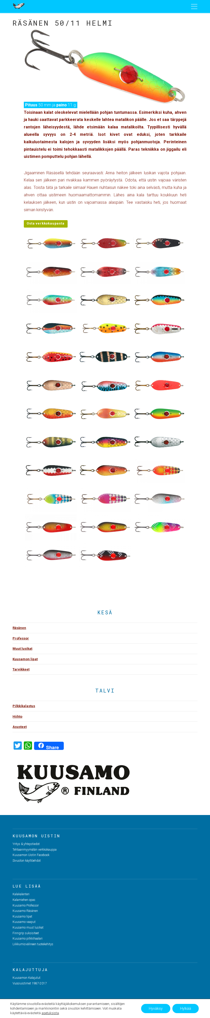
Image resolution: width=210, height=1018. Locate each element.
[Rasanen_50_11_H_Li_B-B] (105, 442)
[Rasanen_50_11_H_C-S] (51, 385)
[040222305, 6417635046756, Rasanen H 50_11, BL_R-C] (159, 243)
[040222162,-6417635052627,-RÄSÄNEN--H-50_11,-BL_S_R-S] (51, 556)
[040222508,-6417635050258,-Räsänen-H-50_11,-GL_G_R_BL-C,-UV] (51, 527)
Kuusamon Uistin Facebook (31, 855)
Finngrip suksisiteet (26, 933)
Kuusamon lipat (25, 659)
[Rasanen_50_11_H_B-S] (105, 300)
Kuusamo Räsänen (25, 911)
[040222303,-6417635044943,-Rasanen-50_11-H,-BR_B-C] (159, 470)
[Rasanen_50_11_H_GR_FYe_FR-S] (159, 414)
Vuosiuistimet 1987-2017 (30, 983)
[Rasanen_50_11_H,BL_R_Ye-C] (105, 470)
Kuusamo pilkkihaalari (28, 938)
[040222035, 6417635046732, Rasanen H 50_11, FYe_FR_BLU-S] (51, 243)
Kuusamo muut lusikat (28, 927)
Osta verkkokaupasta (45, 223)
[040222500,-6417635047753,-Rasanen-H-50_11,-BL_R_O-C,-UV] (51, 272)
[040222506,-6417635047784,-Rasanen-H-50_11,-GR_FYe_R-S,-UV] (51, 300)
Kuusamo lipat (22, 916)
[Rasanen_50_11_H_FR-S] (159, 385)
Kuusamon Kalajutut (26, 978)
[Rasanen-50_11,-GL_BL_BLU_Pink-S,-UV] (159, 499)
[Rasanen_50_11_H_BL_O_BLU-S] (51, 328)
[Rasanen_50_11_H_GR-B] (51, 442)
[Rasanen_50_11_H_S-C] (159, 442)
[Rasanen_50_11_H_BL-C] (105, 357)
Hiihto (17, 716)
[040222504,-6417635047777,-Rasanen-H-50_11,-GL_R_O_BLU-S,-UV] (159, 272)
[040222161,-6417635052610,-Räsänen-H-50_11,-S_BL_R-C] (105, 556)
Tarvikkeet (21, 669)
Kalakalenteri (21, 894)
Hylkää (185, 1008)
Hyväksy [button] (156, 1008)
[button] (194, 7)
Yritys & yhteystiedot (26, 844)
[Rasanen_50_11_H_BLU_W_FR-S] (159, 357)
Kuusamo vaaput (24, 922)
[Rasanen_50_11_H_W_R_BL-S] (51, 470)
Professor (21, 638)
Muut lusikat (22, 648)
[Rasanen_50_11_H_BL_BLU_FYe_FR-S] (159, 300)
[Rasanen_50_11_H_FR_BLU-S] (105, 385)
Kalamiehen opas (24, 900)
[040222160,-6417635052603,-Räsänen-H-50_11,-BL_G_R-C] (105, 527)
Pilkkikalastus (24, 706)
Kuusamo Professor (26, 905)
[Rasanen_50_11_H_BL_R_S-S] (159, 328)
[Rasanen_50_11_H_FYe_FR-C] (51, 414)
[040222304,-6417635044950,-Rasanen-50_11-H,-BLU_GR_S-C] (51, 499)
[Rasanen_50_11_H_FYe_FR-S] (105, 414)
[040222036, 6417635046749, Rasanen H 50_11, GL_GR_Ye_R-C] (105, 243)
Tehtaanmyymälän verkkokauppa (35, 849)
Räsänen (19, 628)
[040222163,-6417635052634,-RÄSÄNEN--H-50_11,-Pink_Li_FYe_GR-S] (159, 527)
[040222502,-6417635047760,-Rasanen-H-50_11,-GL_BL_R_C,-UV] (105, 272)
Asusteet (20, 727)
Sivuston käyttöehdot (27, 860)
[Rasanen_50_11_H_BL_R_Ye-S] (51, 357)
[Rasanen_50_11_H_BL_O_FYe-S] (105, 328)
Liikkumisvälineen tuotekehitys (33, 944)
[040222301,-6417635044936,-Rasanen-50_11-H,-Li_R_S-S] (105, 499)
